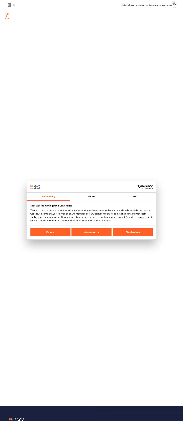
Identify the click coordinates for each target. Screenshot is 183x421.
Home (38, 19)
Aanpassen (90, 232)
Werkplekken (116, 19)
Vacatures (95, 19)
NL (9, 5)
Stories (136, 19)
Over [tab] (134, 196)
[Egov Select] (13, 19)
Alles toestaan (133, 232)
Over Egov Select (151, 19)
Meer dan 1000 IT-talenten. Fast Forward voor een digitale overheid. (65, 19)
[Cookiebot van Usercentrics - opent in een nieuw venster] (140, 187)
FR (13, 5)
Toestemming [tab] (48, 196)
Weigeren (50, 232)
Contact (168, 19)
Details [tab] (91, 196)
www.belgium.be (165, 5)
